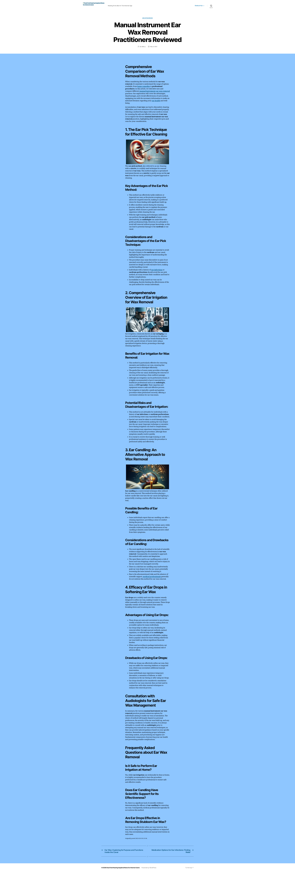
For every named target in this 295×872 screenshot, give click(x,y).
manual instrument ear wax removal (155, 91)
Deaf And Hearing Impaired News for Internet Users (123, 867)
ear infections (156, 270)
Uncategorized (147, 18)
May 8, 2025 (153, 46)
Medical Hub (199, 5)
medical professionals (152, 577)
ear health (156, 101)
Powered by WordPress (149, 867)
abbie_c (144, 46)
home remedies (143, 86)
